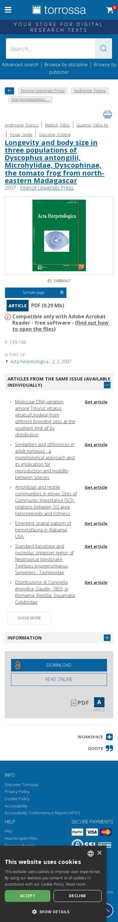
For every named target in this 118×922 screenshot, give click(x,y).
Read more (76, 884)
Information (25, 637)
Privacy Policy (17, 791)
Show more (29, 618)
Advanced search (20, 64)
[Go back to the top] (106, 910)
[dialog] (53, 884)
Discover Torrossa (21, 784)
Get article (96, 402)
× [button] (99, 853)
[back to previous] (9, 90)
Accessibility (16, 806)
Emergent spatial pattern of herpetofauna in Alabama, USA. (43, 529)
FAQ (8, 831)
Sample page (34, 292)
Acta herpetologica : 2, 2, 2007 (40, 361)
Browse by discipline (66, 64)
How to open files (21, 838)
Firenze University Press (47, 187)
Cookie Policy (17, 798)
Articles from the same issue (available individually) (59, 381)
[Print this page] (107, 115)
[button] (103, 48)
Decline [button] (77, 895)
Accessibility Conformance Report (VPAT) (42, 813)
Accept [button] (27, 895)
